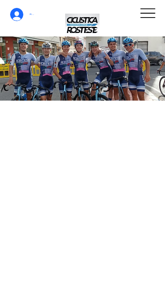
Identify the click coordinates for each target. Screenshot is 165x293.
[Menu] (148, 13)
